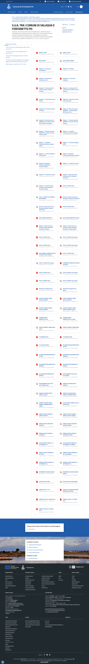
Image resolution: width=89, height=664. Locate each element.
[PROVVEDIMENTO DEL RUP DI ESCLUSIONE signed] (37, 384)
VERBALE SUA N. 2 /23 (44, 489)
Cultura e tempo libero (29, 587)
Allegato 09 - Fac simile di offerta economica (47, 109)
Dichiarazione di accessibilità (11, 623)
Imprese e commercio (46, 578)
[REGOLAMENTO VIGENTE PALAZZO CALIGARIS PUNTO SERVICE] (37, 253)
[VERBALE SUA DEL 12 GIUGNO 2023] (61, 499)
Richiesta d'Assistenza (9, 632)
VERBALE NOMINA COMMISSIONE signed (47, 328)
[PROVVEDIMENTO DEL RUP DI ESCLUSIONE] (61, 374)
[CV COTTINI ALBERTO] (37, 345)
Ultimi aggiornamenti (9, 646)
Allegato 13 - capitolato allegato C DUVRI (71, 143)
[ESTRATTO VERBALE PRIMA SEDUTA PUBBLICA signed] (61, 308)
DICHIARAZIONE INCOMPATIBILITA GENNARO (71, 355)
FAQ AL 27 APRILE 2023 (68, 253)
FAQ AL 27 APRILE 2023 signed (46, 263)
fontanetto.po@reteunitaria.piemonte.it (16, 604)
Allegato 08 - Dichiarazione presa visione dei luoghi (71, 100)
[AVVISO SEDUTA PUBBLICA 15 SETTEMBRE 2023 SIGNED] (61, 443)
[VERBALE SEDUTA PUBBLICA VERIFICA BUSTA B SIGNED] (61, 414)
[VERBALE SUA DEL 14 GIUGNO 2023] (37, 509)
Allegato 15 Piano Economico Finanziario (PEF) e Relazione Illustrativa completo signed (70, 227)
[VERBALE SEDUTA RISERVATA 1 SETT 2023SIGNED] (61, 453)
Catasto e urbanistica (29, 585)
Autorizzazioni (28, 583)
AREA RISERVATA (44, 662)
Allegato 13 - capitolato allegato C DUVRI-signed (47, 154)
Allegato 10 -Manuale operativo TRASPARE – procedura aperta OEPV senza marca (70, 110)
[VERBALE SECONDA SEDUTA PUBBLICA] (61, 384)
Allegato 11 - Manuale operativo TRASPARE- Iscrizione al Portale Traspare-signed (46, 133)
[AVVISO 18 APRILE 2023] (61, 207)
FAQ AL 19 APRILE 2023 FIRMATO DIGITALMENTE (47, 197)
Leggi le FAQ (7, 626)
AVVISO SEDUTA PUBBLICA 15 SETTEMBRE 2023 (46, 443)
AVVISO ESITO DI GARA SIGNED (70, 481)
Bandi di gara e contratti (34, 17)
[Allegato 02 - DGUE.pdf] (61, 69)
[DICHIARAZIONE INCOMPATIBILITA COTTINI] (61, 345)
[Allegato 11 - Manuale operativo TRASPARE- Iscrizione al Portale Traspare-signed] (37, 131)
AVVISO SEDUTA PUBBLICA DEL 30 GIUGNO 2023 (71, 403)
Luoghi (73, 578)
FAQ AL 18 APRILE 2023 (44, 237)
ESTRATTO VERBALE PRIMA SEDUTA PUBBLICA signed (69, 308)
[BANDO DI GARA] (37, 53)
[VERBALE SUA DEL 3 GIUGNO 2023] (37, 499)
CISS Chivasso (28, 626)
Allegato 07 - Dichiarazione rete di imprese (47, 100)
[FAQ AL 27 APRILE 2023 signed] (37, 263)
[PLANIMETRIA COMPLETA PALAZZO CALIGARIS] (61, 263)
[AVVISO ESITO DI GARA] (37, 481)
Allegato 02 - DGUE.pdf (68, 69)
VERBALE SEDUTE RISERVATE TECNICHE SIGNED (70, 424)
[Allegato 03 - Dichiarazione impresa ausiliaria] (37, 78)
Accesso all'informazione (58, 12)
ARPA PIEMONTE (48, 626)
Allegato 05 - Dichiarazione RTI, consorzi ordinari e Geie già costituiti (46, 89)
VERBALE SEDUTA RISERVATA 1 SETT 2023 (46, 453)
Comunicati (61, 580)
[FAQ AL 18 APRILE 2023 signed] (61, 237)
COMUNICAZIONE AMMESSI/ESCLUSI (43, 318)
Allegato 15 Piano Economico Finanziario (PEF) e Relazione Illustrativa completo (46, 227)
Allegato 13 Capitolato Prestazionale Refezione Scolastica (71, 154)
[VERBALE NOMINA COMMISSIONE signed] (37, 327)
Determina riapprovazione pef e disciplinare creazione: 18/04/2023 (71, 197)
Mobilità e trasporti (45, 580)
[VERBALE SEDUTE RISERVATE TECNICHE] (37, 424)
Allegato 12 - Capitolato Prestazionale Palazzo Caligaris (70, 132)
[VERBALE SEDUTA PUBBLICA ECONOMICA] (37, 433)
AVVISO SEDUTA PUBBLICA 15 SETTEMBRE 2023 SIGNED (70, 443)
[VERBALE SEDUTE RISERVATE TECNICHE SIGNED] (61, 424)
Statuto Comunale (9, 636)
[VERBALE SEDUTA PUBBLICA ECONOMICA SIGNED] (61, 433)
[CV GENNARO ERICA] (37, 337)
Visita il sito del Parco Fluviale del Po (32, 624)
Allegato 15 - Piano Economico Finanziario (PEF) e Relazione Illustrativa (70, 176)
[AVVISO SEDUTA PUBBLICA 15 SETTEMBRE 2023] (37, 443)
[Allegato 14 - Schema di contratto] (61, 163)
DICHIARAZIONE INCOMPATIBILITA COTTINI (71, 345)
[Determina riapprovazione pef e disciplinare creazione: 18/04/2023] (61, 197)
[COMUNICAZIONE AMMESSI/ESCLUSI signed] (61, 318)
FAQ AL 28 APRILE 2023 (44, 272)
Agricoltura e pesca (29, 576)
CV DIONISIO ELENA (67, 337)
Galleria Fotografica (76, 582)
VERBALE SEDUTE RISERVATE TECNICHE (46, 424)
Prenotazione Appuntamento (11, 628)
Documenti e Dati (8, 582)
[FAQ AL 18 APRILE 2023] (37, 237)
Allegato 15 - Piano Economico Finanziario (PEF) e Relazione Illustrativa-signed (46, 187)
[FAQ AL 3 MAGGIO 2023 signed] (61, 281)
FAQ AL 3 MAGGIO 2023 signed (70, 280)
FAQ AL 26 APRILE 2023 (44, 245)
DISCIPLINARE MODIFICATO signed (71, 218)
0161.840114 (9, 597)
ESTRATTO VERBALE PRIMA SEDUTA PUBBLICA (45, 299)
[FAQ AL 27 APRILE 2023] (61, 253)
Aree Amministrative (9, 578)
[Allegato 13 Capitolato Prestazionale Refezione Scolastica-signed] (37, 163)
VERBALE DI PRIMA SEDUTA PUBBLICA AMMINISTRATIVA (69, 394)
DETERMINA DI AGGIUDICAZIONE (46, 472)
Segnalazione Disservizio (10, 630)
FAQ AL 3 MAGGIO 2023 (44, 280)
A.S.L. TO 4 (47, 621)
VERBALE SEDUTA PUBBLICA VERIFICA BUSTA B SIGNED (69, 414)
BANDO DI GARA (43, 52)
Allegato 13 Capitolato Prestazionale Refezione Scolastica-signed (44, 165)
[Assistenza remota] (73, 659)
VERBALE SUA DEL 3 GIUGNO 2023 (47, 499)
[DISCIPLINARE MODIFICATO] (37, 218)
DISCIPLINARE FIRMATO (68, 61)
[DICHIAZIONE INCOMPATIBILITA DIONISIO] (61, 364)
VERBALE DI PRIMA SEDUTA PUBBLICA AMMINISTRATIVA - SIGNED (46, 404)
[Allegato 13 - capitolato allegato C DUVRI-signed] (37, 154)
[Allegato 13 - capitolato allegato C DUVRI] (61, 142)
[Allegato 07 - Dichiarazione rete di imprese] (37, 99)
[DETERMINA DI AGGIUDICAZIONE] (37, 472)
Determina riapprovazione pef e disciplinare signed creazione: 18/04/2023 (46, 208)
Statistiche (7, 648)
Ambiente (27, 578)
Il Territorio (74, 580)
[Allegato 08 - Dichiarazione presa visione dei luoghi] (61, 99)
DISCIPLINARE (42, 61)
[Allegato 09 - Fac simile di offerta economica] (37, 109)
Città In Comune (69, 659)
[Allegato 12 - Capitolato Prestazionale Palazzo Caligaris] (61, 131)
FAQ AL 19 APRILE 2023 (68, 186)
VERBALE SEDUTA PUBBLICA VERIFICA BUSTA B (46, 414)
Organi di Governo (8, 576)
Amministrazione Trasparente (22, 17)
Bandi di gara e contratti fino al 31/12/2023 (22, 18)
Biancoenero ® (49, 660)
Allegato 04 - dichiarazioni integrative (69, 79)
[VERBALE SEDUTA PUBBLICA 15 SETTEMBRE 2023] (37, 462)
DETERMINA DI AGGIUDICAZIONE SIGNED (70, 472)
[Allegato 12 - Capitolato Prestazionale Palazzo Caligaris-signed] (37, 142)
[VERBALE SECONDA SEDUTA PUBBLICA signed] (37, 393)
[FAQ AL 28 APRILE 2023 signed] (61, 273)
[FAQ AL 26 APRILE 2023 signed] (61, 245)
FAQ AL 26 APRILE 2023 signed (70, 245)
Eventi (73, 576)
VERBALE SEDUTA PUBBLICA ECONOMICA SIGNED (69, 434)
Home (13, 17)
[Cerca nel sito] (81, 6)
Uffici (6, 580)
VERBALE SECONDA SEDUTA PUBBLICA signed (45, 394)
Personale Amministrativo (10, 585)
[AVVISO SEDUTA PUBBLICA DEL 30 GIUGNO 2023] (61, 403)
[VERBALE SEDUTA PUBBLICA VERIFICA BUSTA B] (37, 414)
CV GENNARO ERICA (43, 337)
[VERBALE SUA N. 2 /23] (37, 490)
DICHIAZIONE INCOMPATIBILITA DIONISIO (70, 365)
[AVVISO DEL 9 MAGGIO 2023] (37, 289)
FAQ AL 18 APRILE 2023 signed (70, 237)
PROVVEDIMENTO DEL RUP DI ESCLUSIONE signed (46, 384)
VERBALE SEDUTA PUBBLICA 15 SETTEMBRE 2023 (46, 463)
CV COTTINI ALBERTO (44, 345)
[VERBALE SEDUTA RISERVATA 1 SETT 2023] (37, 453)
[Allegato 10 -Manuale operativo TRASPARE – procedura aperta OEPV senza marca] (61, 109)
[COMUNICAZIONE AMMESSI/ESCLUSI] (37, 318)
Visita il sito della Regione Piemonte (32, 621)
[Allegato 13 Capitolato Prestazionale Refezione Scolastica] (61, 154)
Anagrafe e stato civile (29, 580)
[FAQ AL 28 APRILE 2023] (37, 273)
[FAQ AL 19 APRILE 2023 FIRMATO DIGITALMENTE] (37, 197)
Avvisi (60, 578)
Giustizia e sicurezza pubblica (47, 576)
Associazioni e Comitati (76, 587)
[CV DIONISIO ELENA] (61, 337)
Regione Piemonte (9, 1)
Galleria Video (74, 583)
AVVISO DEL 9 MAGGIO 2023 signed (69, 289)
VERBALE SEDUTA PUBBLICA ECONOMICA (46, 434)
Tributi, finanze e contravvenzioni (48, 583)
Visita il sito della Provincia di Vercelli (32, 623)
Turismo (43, 585)
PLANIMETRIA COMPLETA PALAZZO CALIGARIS (71, 263)
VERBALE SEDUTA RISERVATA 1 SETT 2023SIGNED (70, 453)
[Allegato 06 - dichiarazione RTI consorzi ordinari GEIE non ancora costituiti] (61, 88)
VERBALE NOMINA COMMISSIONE (71, 327)
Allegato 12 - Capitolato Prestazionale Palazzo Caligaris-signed (46, 144)
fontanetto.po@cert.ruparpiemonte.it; (15, 603)
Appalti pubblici (28, 582)
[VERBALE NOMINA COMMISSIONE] (61, 327)
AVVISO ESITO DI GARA (44, 481)
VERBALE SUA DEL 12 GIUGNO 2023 (70, 500)
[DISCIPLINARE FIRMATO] (61, 61)
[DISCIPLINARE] (37, 61)
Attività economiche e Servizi (78, 585)
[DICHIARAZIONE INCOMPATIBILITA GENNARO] (61, 355)
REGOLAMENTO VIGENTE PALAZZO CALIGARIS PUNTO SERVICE (47, 254)
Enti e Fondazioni (8, 583)
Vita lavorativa (44, 587)
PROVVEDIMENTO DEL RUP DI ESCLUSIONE (70, 374)
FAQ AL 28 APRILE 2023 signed (70, 272)
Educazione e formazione (30, 589)
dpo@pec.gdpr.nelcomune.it (52, 612)
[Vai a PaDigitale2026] (76, 566)
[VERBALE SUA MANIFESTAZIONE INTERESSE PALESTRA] (61, 490)
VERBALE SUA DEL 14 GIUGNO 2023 (46, 509)
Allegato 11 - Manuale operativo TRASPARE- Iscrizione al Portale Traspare (70, 121)
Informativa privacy (9, 638)
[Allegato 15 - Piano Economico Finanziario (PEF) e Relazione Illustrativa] (61, 175)
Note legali (7, 640)
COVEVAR (47, 623)
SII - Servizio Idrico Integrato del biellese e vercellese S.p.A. (57, 624)
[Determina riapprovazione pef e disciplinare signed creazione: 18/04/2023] (37, 207)
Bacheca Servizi (8, 634)
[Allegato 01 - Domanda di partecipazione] (37, 69)
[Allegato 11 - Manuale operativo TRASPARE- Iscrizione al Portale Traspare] (61, 120)
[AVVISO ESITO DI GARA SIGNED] (61, 481)
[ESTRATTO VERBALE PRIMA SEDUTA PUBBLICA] (37, 298)
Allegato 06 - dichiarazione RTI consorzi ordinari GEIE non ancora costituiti (71, 89)
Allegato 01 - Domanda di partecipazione (45, 69)
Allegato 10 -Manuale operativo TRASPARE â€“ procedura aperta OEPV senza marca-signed (46, 121)
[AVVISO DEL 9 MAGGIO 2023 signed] (61, 289)
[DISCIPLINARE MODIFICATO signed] (61, 218)
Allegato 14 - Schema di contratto (71, 163)
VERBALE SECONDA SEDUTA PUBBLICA (69, 384)
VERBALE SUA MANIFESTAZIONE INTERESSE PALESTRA (70, 490)
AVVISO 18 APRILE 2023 (68, 206)
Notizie (60, 576)
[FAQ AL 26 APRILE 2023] (37, 245)
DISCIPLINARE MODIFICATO (45, 218)
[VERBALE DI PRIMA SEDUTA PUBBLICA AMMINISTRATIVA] (61, 393)
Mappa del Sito (8, 650)
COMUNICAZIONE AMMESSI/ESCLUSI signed (69, 318)
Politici (6, 587)
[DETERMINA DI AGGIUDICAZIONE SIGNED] (61, 472)
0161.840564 (10, 599)
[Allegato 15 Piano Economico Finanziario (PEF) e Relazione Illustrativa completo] (37, 226)
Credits (6, 644)
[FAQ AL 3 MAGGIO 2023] (37, 281)
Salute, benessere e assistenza (48, 582)
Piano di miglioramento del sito (11, 624)
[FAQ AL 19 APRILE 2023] (61, 186)
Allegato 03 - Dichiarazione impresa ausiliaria (45, 79)
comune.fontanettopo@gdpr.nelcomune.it (56, 610)
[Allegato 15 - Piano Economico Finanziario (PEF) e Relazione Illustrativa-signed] (37, 186)
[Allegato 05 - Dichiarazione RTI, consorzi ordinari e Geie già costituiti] (37, 88)
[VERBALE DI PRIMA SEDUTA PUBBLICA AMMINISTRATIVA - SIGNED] (37, 403)
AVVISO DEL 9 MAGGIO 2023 (45, 289)
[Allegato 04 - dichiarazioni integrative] (61, 78)
